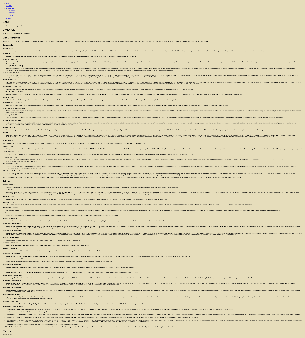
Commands (12, 10)
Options (11, 15)
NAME (7, 3)
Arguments (12, 12)
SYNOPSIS (9, 6)
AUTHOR (8, 18)
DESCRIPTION (10, 8)
